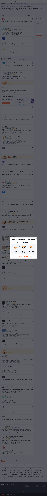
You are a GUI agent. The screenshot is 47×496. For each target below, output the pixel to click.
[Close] (36, 238)
